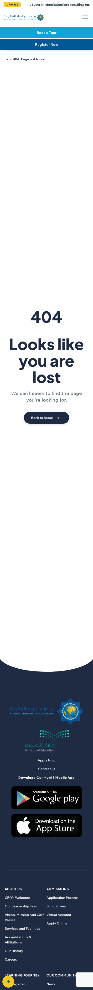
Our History (14, 951)
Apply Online (56, 923)
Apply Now (46, 760)
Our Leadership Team (21, 906)
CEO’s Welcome (17, 898)
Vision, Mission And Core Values (24, 917)
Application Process (62, 898)
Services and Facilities (22, 928)
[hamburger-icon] (84, 17)
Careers (11, 959)
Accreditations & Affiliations (18, 939)
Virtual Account (58, 915)
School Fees (56, 906)
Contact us (46, 769)
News (50, 984)
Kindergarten (15, 984)
